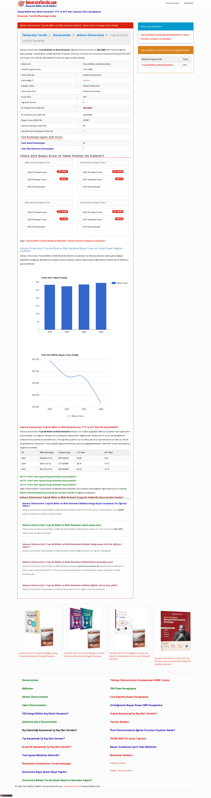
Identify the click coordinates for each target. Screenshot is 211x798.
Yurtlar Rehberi (119, 722)
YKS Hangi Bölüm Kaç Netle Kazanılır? (45, 713)
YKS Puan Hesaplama (123, 688)
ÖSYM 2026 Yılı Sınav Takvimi (128, 738)
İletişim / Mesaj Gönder (121, 770)
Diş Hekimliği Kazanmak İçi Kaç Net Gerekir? (49, 730)
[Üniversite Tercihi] (37, 4)
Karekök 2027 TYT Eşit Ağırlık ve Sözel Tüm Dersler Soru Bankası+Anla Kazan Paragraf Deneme (129, 656)
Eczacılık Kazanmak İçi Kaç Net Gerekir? (46, 747)
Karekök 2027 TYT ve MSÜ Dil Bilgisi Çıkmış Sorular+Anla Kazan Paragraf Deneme (38, 654)
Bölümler (27, 688)
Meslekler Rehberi (121, 755)
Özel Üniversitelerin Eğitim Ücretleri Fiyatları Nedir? (142, 730)
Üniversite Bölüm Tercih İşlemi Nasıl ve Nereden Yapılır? (57, 780)
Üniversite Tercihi (72, 786)
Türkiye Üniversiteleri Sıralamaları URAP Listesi (139, 680)
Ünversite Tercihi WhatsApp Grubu (36, 16)
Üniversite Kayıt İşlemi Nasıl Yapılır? (44, 772)
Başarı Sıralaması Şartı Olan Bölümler (133, 747)
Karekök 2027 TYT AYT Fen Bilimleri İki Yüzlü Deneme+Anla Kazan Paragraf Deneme (84, 654)
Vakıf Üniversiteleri (34, 705)
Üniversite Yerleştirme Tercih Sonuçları (46, 763)
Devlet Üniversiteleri (35, 697)
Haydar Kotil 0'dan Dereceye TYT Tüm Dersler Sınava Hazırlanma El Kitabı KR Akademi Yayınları (172, 661)
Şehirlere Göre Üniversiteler (39, 722)
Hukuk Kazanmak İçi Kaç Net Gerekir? (133, 713)
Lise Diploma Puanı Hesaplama (129, 697)
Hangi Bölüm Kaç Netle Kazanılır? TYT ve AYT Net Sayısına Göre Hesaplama (59, 11)
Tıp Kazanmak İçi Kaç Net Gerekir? (43, 738)
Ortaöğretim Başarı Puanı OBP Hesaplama (136, 705)
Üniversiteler (30, 680)
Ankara (86, 80)
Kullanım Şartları (117, 763)
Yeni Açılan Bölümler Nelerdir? (41, 755)
